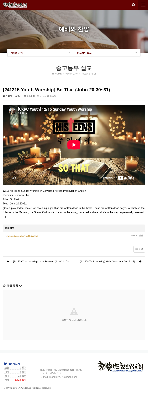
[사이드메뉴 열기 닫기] (143, 5)
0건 (19, 96)
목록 (140, 249)
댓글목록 (12, 285)
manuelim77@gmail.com (63, 376)
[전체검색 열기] (133, 5)
